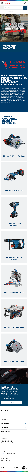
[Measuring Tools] (25, 415)
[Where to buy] (22, 3)
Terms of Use (4, 458)
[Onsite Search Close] (22, 8)
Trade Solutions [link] (6, 431)
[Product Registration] (25, 3)
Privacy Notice (4, 451)
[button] (2, 441)
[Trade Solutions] (25, 431)
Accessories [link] (4, 419)
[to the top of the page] (26, 463)
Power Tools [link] (4, 411)
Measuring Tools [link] (6, 415)
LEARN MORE (11, 402)
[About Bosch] (25, 423)
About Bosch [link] (5, 423)
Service (3, 11)
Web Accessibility (5, 460)
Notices (3, 456)
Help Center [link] (4, 427)
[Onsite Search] (25, 8)
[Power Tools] (25, 411)
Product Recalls (5, 463)
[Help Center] (25, 427)
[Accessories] (25, 419)
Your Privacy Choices (10, 453)
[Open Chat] (23, 467)
